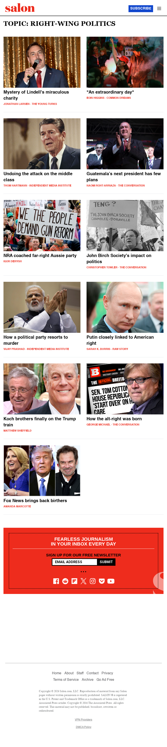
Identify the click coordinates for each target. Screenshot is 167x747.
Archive (88, 680)
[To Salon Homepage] (20, 7)
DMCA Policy (83, 727)
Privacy (107, 673)
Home (56, 673)
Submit (106, 562)
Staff (80, 673)
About (68, 673)
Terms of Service (66, 680)
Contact (93, 673)
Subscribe (140, 8)
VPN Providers (83, 720)
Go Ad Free (105, 680)
